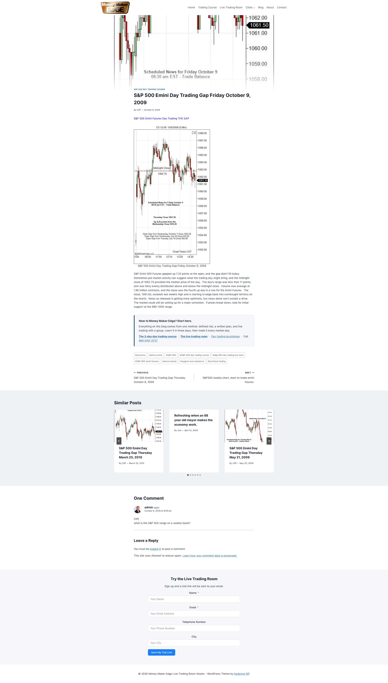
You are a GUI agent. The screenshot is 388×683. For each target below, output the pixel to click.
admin (148, 507)
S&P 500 (171, 355)
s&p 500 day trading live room (228, 355)
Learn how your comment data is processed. (210, 555)
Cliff (139, 110)
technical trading (217, 361)
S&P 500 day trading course (149, 89)
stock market (169, 361)
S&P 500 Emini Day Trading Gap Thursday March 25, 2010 (135, 452)
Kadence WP (242, 673)
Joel (179, 430)
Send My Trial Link (161, 652)
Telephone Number (194, 621)
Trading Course (207, 7)
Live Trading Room (231, 7)
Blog (260, 7)
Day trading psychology (225, 336)
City (194, 636)
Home (191, 7)
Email (192, 607)
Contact (282, 7)
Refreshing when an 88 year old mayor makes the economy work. (193, 420)
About (270, 7)
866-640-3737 (148, 340)
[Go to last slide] (119, 441)
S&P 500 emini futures (147, 361)
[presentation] (138, 426)
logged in (155, 548)
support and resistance (192, 361)
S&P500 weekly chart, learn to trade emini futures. (228, 377)
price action (155, 355)
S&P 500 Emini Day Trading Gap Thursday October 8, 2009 (159, 377)
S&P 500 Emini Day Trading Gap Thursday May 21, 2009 (246, 452)
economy (140, 355)
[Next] (269, 441)
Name (192, 592)
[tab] (188, 475)
